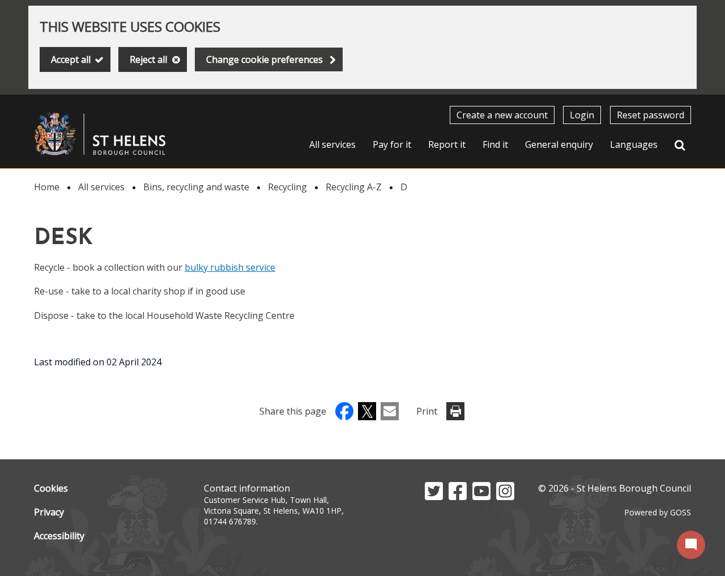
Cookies (51, 488)
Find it (495, 144)
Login (582, 115)
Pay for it (392, 144)
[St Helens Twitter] (434, 496)
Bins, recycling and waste (196, 187)
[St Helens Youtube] (481, 496)
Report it (447, 144)
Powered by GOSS (657, 512)
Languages (634, 144)
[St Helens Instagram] (505, 496)
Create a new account (502, 115)
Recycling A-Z (354, 187)
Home (46, 187)
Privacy (49, 512)
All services (332, 144)
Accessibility (59, 536)
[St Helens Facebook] (458, 496)
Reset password (650, 115)
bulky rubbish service (230, 267)
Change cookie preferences (264, 59)
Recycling (287, 187)
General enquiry (559, 144)
